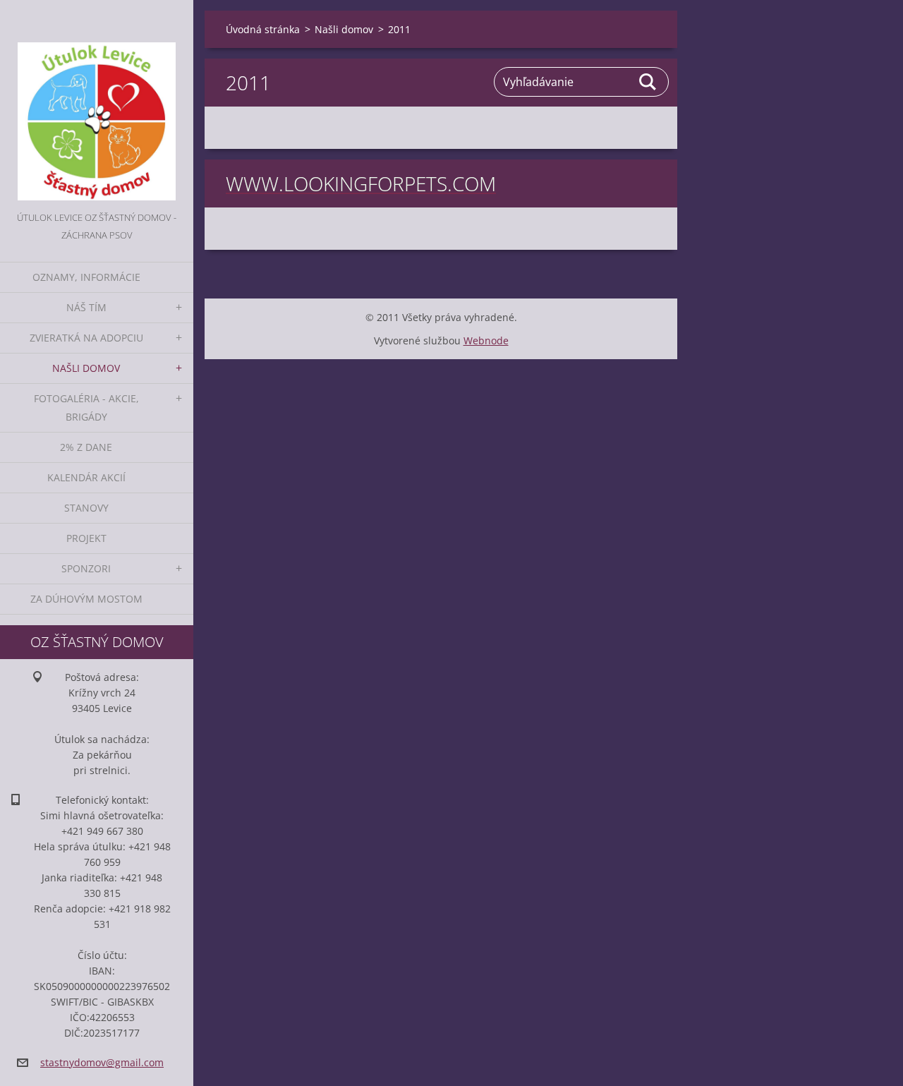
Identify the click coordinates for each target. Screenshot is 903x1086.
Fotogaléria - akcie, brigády (86, 407)
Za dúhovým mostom (86, 598)
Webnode (486, 340)
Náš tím (86, 307)
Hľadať (648, 81)
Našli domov (86, 368)
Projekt (86, 538)
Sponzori (86, 568)
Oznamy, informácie (86, 277)
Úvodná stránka (263, 29)
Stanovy (86, 507)
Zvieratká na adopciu (86, 337)
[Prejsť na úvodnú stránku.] (96, 104)
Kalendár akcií (86, 477)
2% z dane (86, 447)
